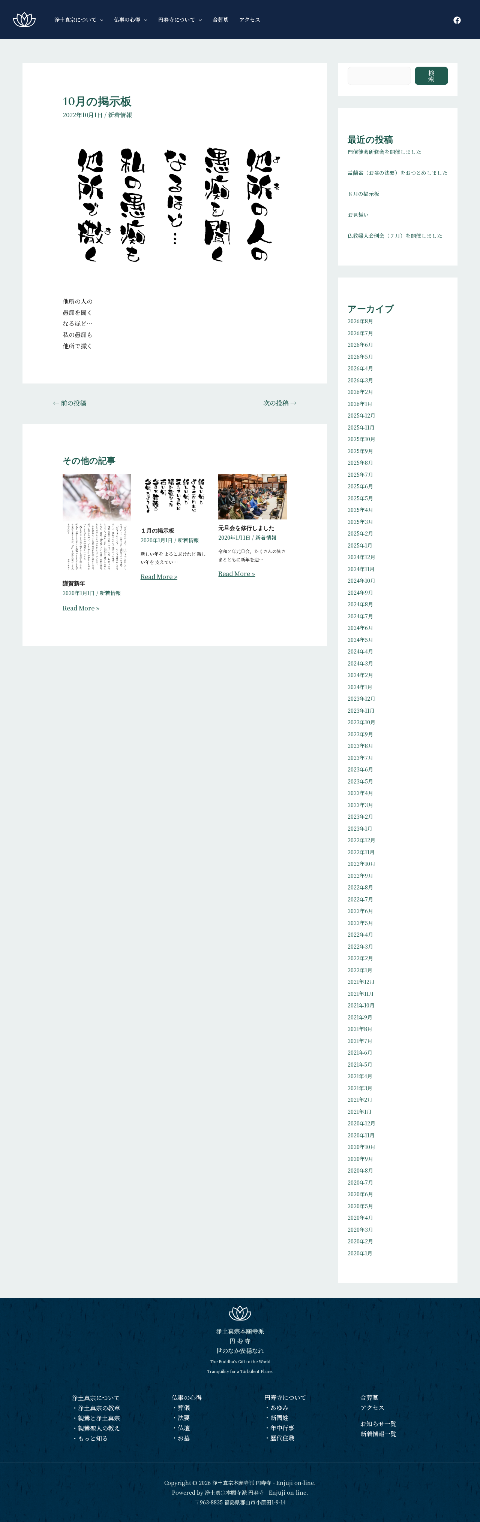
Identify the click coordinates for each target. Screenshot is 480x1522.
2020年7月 (360, 1182)
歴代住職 (282, 1438)
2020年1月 (360, 1253)
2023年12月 (361, 698)
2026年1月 (360, 403)
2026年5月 (360, 356)
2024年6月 (360, 627)
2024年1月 (360, 687)
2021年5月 (360, 1064)
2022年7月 (360, 899)
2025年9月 (360, 451)
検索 (431, 76)
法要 (184, 1417)
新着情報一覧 (378, 1433)
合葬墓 (369, 1397)
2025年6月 (360, 486)
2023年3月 (360, 805)
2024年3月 (360, 663)
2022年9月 (360, 875)
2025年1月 (360, 545)
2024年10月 (361, 580)
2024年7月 (360, 616)
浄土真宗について (96, 1398)
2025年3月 (360, 521)
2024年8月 (360, 604)
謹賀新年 (74, 583)
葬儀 (184, 1407)
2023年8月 (360, 745)
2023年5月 (360, 781)
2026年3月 (360, 380)
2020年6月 (360, 1194)
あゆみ (279, 1407)
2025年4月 (360, 509)
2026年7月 (360, 333)
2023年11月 (361, 710)
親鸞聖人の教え (99, 1428)
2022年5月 (360, 923)
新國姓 (279, 1417)
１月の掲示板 (157, 530)
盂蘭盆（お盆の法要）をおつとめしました (397, 172)
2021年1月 (360, 1111)
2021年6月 (360, 1052)
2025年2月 (360, 533)
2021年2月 (360, 1099)
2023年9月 (360, 734)
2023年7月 (360, 757)
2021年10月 (361, 1005)
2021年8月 (360, 1029)
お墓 (184, 1438)
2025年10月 (361, 439)
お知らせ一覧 (378, 1423)
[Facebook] (457, 20)
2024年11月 (361, 569)
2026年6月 (360, 344)
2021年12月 (361, 981)
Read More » (81, 608)
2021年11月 (361, 993)
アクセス (372, 1407)
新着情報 (120, 114)
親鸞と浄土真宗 (99, 1418)
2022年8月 (360, 887)
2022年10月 (361, 863)
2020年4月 (360, 1217)
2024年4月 (360, 651)
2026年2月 (360, 391)
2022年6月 (360, 911)
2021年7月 (360, 1041)
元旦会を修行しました (246, 528)
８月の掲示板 (363, 193)
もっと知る (93, 1438)
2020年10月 (361, 1146)
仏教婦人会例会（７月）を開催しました (395, 235)
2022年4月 (360, 934)
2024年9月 (360, 592)
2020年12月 (361, 1123)
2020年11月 (361, 1135)
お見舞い (358, 214)
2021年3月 (360, 1088)
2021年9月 (360, 1017)
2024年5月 (360, 639)
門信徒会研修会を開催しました (384, 151)
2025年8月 (360, 462)
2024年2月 (360, 675)
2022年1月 (360, 970)
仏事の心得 (187, 1397)
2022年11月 (361, 852)
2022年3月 (360, 946)
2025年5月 (360, 498)
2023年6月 (360, 769)
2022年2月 (360, 958)
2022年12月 (361, 840)
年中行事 (282, 1428)
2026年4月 (360, 368)
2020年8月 (360, 1170)
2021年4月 (360, 1076)
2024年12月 (361, 557)
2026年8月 (360, 321)
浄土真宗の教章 (99, 1408)
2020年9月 (360, 1158)
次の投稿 (280, 402)
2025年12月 (361, 415)
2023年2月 (360, 816)
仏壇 (184, 1428)
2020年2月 (360, 1241)
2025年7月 (360, 474)
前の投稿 (69, 402)
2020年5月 (360, 1206)
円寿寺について (285, 1397)
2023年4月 (360, 793)
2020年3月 (360, 1229)
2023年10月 (361, 722)
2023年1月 (360, 828)
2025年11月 (361, 427)
